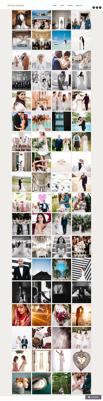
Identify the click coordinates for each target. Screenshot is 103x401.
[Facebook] (97, 7)
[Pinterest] (100, 7)
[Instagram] (94, 7)
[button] (21, 19)
